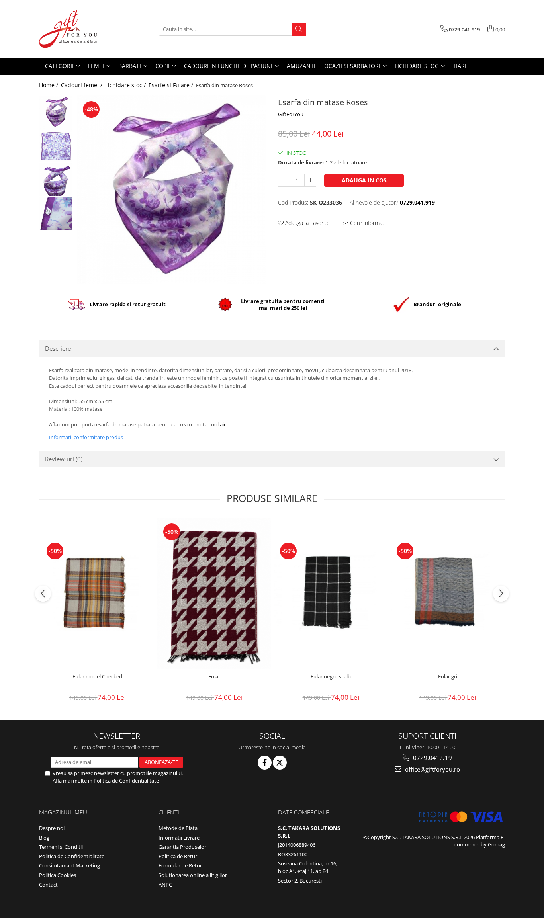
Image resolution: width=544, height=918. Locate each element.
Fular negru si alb (331, 676)
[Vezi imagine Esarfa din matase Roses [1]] (55, 145)
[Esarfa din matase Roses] (171, 189)
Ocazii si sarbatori (353, 66)
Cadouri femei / (82, 85)
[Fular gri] (447, 593)
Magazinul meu (63, 812)
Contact (48, 884)
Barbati (130, 66)
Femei (97, 66)
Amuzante (302, 66)
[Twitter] (280, 763)
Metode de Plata (178, 828)
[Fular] (214, 593)
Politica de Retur (178, 856)
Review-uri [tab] (63, 459)
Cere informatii (367, 223)
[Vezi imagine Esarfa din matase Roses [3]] (55, 213)
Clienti (169, 812)
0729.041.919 (431, 758)
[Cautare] (299, 29)
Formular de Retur (180, 865)
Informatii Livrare (179, 837)
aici (223, 424)
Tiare (460, 66)
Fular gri (447, 676)
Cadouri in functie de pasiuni (229, 66)
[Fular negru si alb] (330, 593)
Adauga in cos (364, 180)
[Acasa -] (79, 29)
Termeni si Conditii (61, 846)
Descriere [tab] (58, 348)
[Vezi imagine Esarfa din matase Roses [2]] (55, 179)
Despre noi (52, 828)
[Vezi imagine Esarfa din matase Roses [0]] (55, 112)
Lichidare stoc (417, 66)
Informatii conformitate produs (86, 437)
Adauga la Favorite (307, 223)
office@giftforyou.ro (431, 769)
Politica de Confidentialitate (126, 780)
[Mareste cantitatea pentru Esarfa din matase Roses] (310, 180)
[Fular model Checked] (97, 593)
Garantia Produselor (182, 846)
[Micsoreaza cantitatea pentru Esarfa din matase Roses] (284, 180)
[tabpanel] (171, 189)
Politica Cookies (57, 875)
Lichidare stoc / (126, 85)
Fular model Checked (97, 676)
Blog (44, 837)
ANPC (165, 884)
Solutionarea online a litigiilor (193, 875)
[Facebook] (265, 763)
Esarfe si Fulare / (172, 85)
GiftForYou (290, 114)
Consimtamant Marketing (69, 865)
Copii (163, 66)
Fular (214, 676)
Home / (49, 85)
